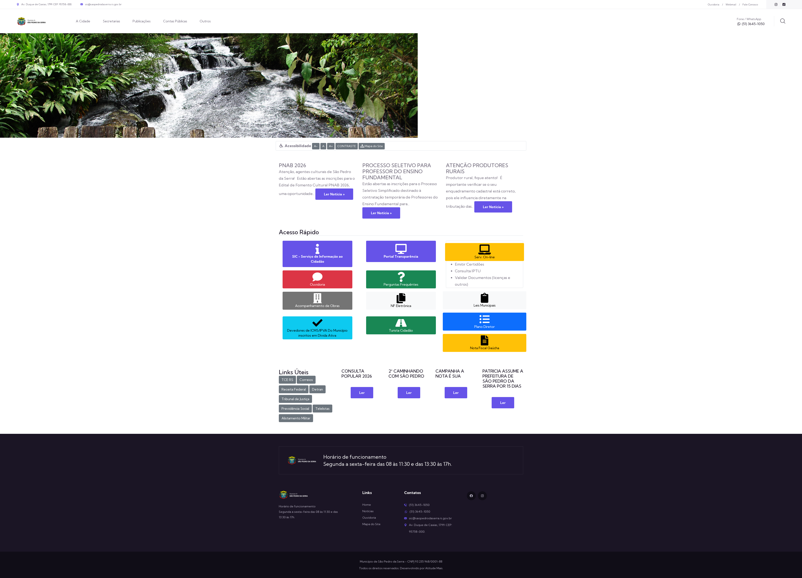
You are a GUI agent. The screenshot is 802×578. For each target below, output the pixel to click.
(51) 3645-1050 (753, 24)
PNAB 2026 (292, 165)
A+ (331, 146)
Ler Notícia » (334, 194)
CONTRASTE (346, 146)
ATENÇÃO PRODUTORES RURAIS (477, 168)
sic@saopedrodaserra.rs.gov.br (103, 4)
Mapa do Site (373, 146)
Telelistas (322, 408)
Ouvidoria (713, 4)
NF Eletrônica (401, 306)
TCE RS (287, 380)
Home (366, 505)
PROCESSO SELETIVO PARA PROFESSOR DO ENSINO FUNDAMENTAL (396, 171)
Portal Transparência (401, 256)
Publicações (142, 21)
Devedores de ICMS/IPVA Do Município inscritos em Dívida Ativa (317, 332)
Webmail (731, 4)
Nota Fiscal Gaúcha (484, 348)
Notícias (368, 511)
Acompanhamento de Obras (317, 306)
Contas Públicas (175, 21)
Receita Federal (294, 389)
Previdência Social (295, 408)
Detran (317, 389)
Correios (306, 380)
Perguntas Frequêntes (401, 284)
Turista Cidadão (401, 330)
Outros (205, 21)
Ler (362, 393)
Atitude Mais (434, 568)
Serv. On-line (484, 257)
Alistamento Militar (296, 418)
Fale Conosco (750, 4)
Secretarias (111, 21)
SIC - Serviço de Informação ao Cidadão (317, 259)
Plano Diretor (484, 327)
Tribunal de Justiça (295, 399)
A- (316, 146)
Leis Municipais (485, 305)
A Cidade (83, 21)
